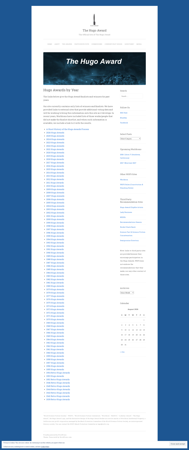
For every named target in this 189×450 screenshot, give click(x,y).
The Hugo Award (95, 30)
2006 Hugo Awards (55, 199)
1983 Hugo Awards (55, 276)
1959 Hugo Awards (55, 356)
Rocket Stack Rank (128, 227)
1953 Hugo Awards (55, 376)
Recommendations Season (131, 222)
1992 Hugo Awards (55, 246)
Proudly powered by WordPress (54, 435)
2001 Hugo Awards (55, 216)
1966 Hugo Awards (55, 332)
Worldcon (124, 179)
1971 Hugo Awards (55, 316)
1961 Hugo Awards (55, 349)
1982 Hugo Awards (55, 279)
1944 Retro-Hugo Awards (58, 389)
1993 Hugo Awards (55, 242)
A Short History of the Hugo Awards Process (67, 129)
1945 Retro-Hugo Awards (58, 386)
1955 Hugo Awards (55, 369)
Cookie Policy (45, 446)
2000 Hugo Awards (55, 219)
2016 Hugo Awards (55, 166)
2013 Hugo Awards (55, 176)
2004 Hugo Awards (55, 206)
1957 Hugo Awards (55, 362)
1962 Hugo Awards (55, 346)
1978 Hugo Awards (55, 292)
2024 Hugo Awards (55, 139)
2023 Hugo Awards (55, 142)
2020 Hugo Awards (55, 152)
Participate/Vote (81, 44)
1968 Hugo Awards (55, 326)
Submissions (97, 44)
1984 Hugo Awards (55, 272)
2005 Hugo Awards (55, 202)
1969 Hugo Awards (55, 322)
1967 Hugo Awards (55, 329)
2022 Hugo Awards (55, 146)
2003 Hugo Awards (55, 209)
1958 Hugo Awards (55, 359)
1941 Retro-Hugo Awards (58, 396)
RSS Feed (123, 113)
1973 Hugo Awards (55, 309)
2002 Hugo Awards (55, 212)
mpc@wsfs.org (103, 424)
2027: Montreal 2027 (128, 163)
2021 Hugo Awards (55, 149)
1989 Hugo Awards (55, 256)
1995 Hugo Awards (55, 236)
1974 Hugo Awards (55, 306)
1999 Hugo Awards (55, 222)
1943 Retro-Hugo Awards (58, 392)
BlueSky (123, 118)
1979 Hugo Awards (55, 289)
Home (49, 44)
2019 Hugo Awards (55, 156)
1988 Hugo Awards (55, 259)
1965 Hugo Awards (55, 336)
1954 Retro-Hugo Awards (58, 372)
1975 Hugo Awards (55, 302)
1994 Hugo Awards (55, 239)
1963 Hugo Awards (55, 342)
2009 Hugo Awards (55, 189)
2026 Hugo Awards (55, 132)
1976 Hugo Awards (55, 299)
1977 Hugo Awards (55, 296)
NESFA (123, 217)
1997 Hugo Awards (55, 229)
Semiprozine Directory (129, 240)
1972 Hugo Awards (55, 312)
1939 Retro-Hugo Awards (58, 399)
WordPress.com (66, 437)
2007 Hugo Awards (55, 196)
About (57, 44)
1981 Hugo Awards (55, 282)
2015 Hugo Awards (55, 169)
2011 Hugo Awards (55, 182)
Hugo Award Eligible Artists (131, 207)
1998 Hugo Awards (55, 226)
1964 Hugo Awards (55, 339)
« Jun (122, 352)
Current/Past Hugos (113, 44)
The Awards (67, 44)
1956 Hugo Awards (55, 366)
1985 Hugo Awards (55, 269)
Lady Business (126, 212)
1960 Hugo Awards (55, 352)
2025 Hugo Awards (55, 136)
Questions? (129, 44)
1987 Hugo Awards (55, 262)
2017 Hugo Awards (55, 162)
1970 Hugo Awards (55, 319)
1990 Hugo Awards (55, 252)
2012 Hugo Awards (55, 179)
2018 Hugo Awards (55, 159)
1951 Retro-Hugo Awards (58, 379)
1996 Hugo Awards (55, 232)
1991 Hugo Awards (55, 249)
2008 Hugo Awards (55, 192)
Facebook (124, 123)
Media (139, 44)
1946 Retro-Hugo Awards (58, 382)
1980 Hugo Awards (55, 286)
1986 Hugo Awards (55, 266)
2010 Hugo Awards (55, 186)
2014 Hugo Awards (55, 172)
